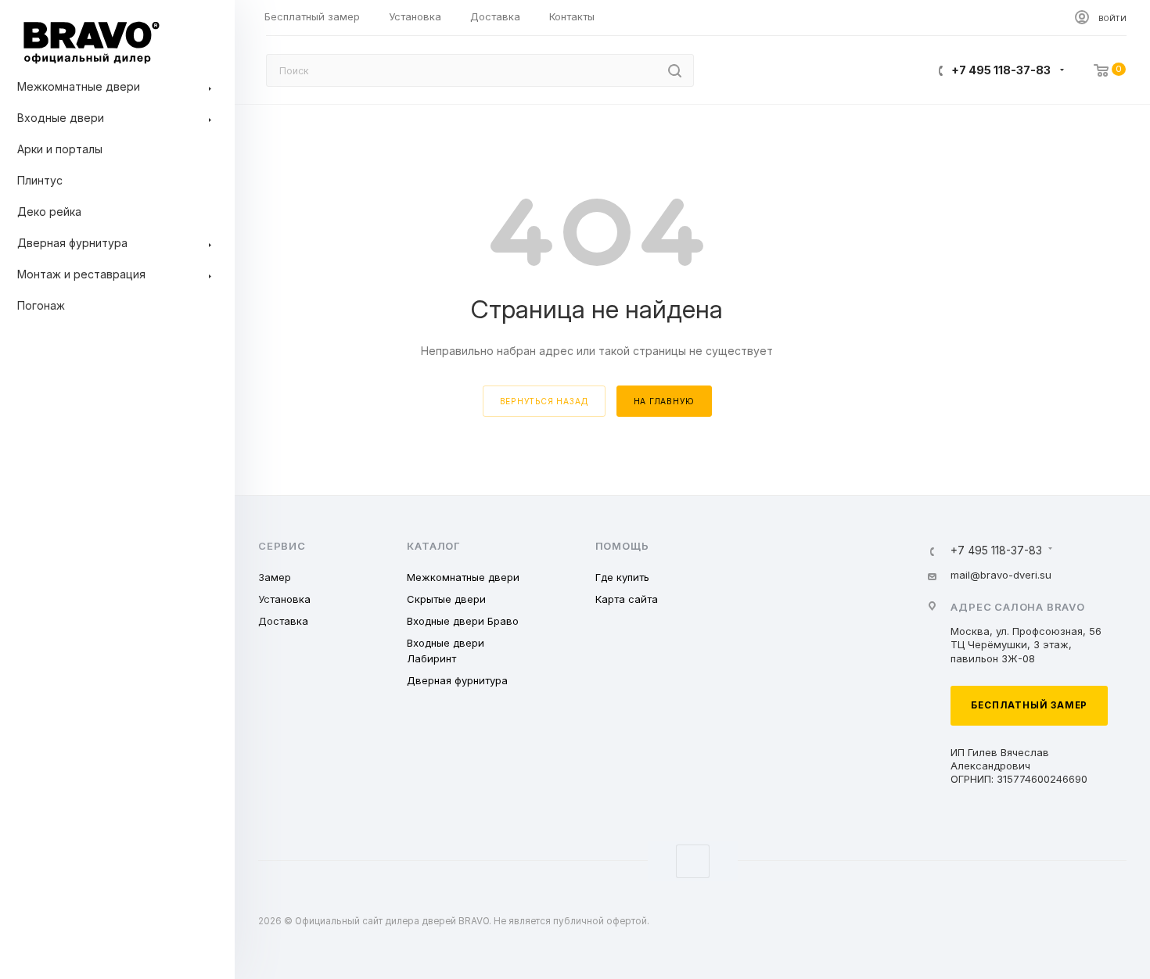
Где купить (622, 577)
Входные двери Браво (463, 621)
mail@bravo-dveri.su (1001, 574)
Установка (284, 599)
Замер (274, 577)
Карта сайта (626, 599)
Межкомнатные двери (463, 577)
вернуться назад (544, 401)
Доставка (283, 621)
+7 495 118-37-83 (1001, 70)
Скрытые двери (446, 599)
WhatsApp (693, 861)
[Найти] (675, 70)
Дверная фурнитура (457, 680)
